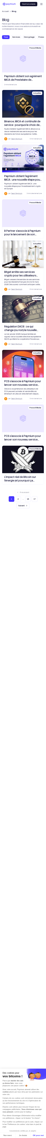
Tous (6, 37)
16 (28, 499)
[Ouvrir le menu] (41, 4)
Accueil (5, 11)
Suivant (21, 505)
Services (16, 37)
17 (35, 499)
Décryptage (29, 37)
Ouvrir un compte (28, 4)
